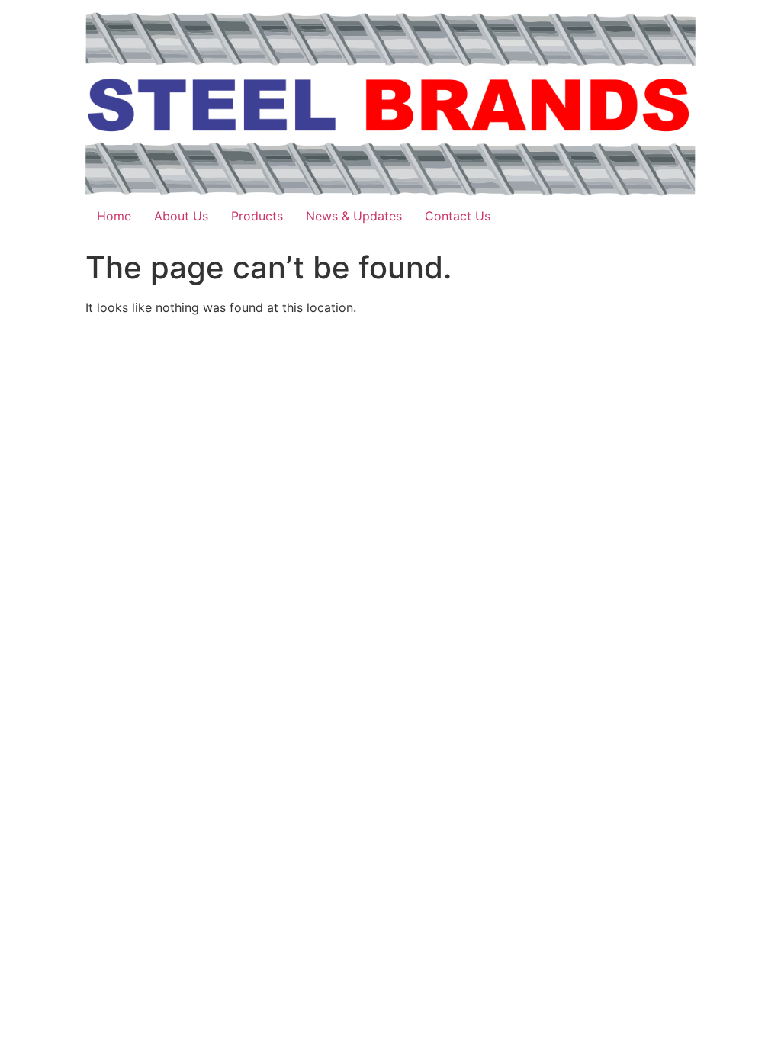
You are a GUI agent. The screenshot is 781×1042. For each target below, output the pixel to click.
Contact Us (457, 216)
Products (257, 216)
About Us (181, 216)
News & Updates (354, 216)
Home (114, 216)
